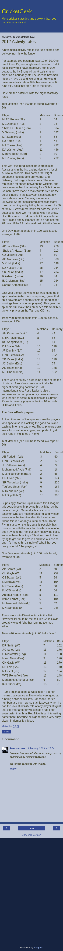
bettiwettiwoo (18, 748)
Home (31, 828)
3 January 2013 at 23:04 (41, 748)
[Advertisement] (31, 890)
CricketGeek (17, 11)
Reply (13, 768)
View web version (31, 834)
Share (6, 732)
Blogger (38, 947)
